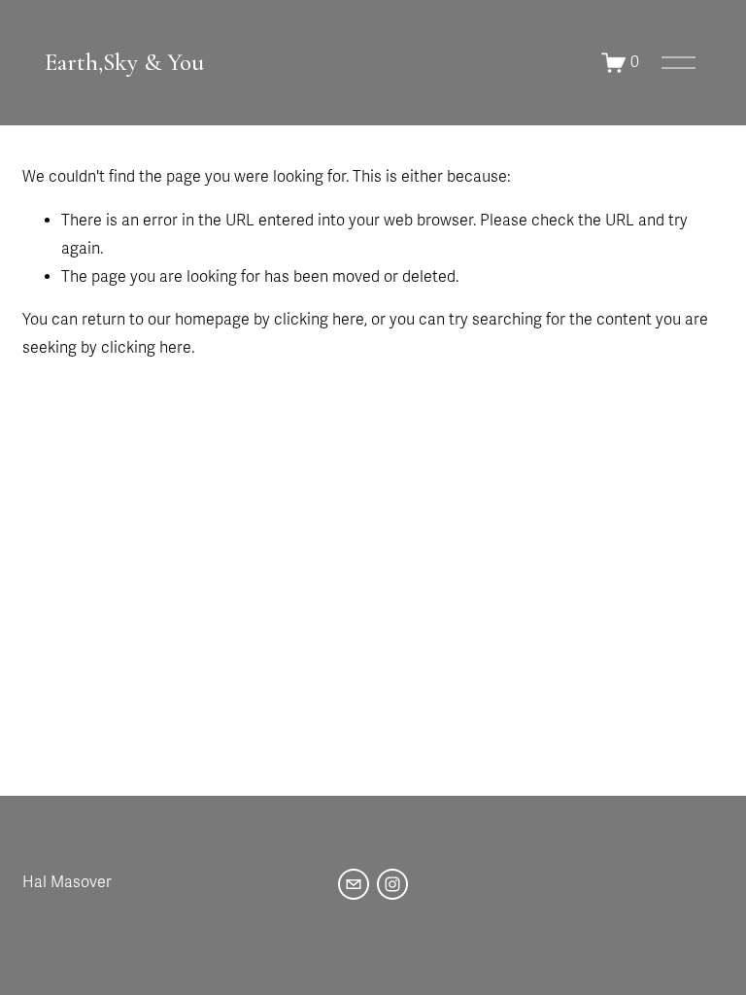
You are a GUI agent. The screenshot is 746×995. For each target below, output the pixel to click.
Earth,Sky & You (124, 62)
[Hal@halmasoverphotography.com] (353, 884)
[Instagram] (392, 884)
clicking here (319, 319)
